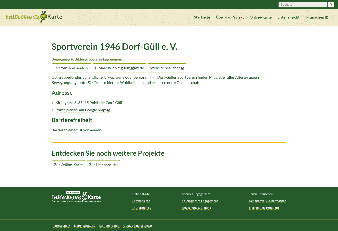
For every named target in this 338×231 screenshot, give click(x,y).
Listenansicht (288, 17)
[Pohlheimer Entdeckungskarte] (34, 17)
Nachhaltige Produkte (264, 207)
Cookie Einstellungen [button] (137, 225)
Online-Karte (261, 17)
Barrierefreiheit (109, 225)
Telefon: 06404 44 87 (71, 68)
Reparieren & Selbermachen (267, 200)
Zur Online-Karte (68, 164)
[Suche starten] (331, 4)
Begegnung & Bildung (196, 207)
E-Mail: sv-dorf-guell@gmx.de (119, 68)
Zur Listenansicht (103, 164)
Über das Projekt (230, 17)
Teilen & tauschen (261, 194)
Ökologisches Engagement (200, 200)
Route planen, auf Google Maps (81, 110)
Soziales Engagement (196, 194)
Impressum (59, 225)
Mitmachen (314, 17)
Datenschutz (82, 225)
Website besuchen (165, 68)
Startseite (202, 17)
